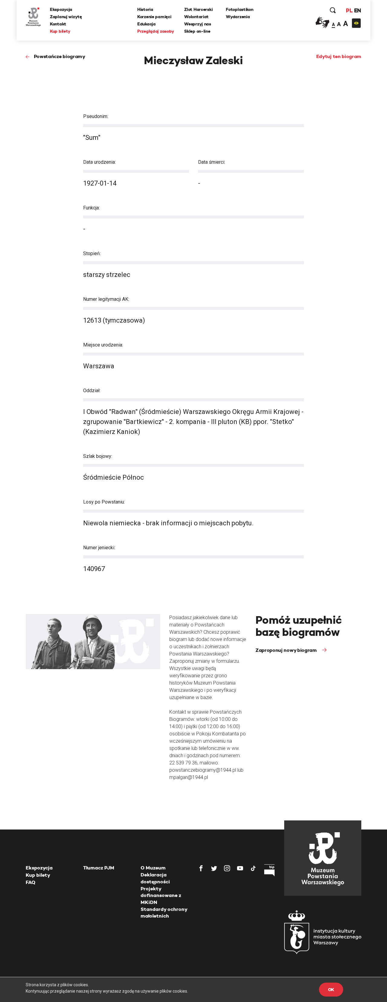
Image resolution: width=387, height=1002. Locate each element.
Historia (145, 9)
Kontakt (58, 24)
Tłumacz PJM (98, 868)
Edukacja (146, 24)
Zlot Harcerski (198, 9)
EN (357, 10)
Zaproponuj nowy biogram (286, 650)
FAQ (30, 882)
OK (331, 989)
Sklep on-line (197, 31)
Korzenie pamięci (154, 16)
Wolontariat (196, 16)
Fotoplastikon (239, 9)
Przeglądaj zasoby (155, 31)
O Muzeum (153, 868)
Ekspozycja (61, 9)
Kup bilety (60, 31)
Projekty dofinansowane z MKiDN (161, 895)
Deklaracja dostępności (155, 878)
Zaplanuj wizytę (66, 16)
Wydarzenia (238, 16)
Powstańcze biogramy (59, 56)
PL (349, 10)
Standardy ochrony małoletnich (164, 912)
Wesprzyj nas (197, 24)
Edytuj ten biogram (338, 56)
